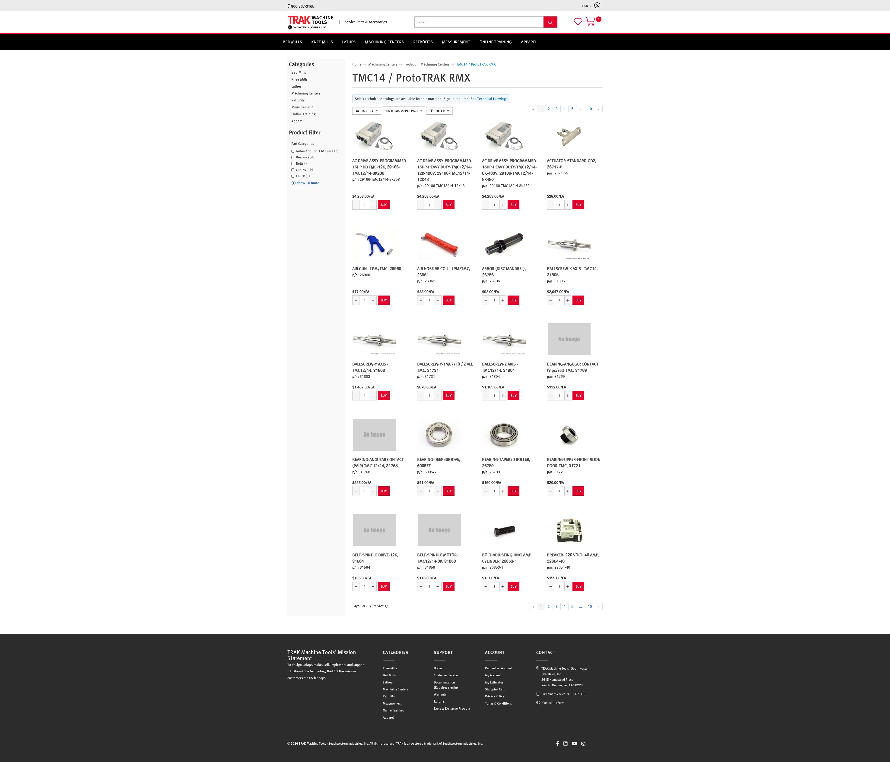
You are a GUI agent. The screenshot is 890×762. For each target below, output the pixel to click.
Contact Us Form (553, 703)
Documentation (444, 682)
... (580, 109)
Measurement (456, 41)
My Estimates (494, 682)
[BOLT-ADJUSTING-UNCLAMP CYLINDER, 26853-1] (504, 530)
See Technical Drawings (488, 99)
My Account (493, 675)
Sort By (367, 111)
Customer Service (446, 675)
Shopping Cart (495, 689)
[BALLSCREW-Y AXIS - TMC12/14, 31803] (374, 339)
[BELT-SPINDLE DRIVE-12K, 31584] (374, 530)
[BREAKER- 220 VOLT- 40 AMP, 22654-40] (569, 530)
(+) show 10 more (305, 183)
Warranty (440, 694)
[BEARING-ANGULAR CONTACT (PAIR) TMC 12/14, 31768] (374, 435)
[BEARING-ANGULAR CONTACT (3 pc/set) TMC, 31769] (569, 339)
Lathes (349, 41)
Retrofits (423, 41)
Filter (440, 111)
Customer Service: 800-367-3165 (564, 694)
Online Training (496, 41)
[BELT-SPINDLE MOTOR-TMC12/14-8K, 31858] (439, 530)
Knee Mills (322, 41)
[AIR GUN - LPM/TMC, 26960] (374, 244)
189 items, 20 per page (401, 111)
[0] (594, 23)
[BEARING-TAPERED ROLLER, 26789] (504, 435)
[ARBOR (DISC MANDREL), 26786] (504, 244)
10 (590, 109)
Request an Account (498, 668)
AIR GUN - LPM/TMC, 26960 (376, 268)
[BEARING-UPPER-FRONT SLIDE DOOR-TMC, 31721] (569, 435)
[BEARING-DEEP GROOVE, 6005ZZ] (439, 435)
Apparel (529, 41)
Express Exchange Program (452, 708)
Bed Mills (292, 41)
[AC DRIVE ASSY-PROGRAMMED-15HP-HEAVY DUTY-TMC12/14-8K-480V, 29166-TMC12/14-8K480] (504, 136)
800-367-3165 (302, 6)
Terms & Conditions (498, 703)
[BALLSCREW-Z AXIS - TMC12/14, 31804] (504, 339)
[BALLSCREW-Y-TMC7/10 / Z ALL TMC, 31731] (439, 339)
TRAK (291, 29)
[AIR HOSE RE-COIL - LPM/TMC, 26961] (439, 244)
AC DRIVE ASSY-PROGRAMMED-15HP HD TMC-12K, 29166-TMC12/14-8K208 (379, 167)
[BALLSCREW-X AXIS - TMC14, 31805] (569, 244)
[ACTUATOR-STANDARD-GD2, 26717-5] (569, 136)
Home (438, 668)
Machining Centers (384, 41)
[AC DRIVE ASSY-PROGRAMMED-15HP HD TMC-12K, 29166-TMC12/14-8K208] (374, 136)
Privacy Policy (494, 696)
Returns (439, 701)
